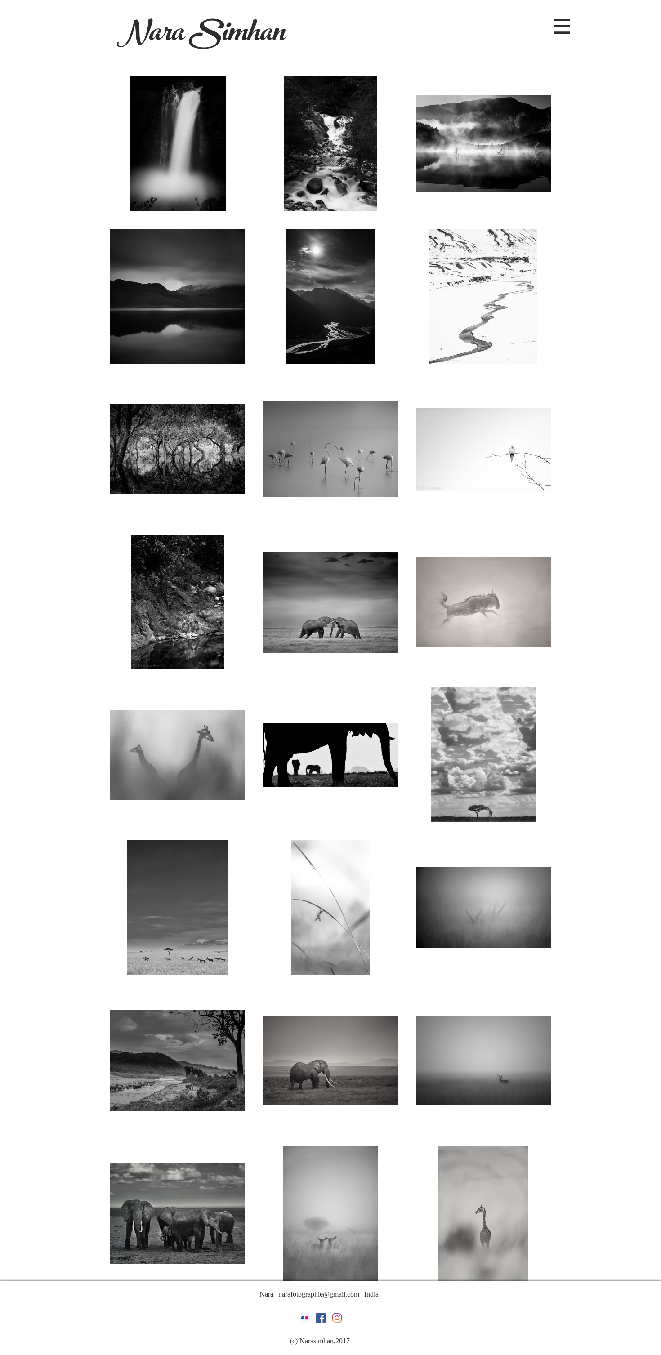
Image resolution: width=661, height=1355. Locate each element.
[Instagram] (337, 1318)
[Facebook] (321, 1318)
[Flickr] (304, 1318)
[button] (562, 26)
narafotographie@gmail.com (318, 1294)
